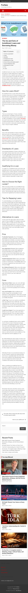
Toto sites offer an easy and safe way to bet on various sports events (14, 414)
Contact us (3, 570)
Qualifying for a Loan (8, 60)
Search (3, 425)
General (5, 522)
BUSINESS (4, 38)
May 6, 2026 (5, 505)
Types (5, 55)
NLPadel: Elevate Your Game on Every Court (12, 445)
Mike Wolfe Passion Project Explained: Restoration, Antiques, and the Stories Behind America (12, 442)
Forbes (4, 5)
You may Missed (7, 457)
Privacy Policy (4, 572)
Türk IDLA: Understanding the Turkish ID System (13, 447)
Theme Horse (16, 588)
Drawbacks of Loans (8, 58)
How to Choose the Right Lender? (11, 62)
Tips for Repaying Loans (9, 63)
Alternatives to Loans (8, 65)
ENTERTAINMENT (6, 473)
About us (3, 567)
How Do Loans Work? (8, 53)
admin (9, 48)
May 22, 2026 (5, 481)
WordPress (18, 590)
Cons (6, 68)
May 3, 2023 (5, 48)
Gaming (4, 498)
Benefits (6, 57)
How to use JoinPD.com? (18, 419)
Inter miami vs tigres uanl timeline (10, 452)
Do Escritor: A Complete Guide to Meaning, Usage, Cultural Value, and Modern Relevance (13, 551)
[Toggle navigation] (3, 10)
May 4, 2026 (5, 555)
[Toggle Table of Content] (17, 52)
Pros (5, 66)
